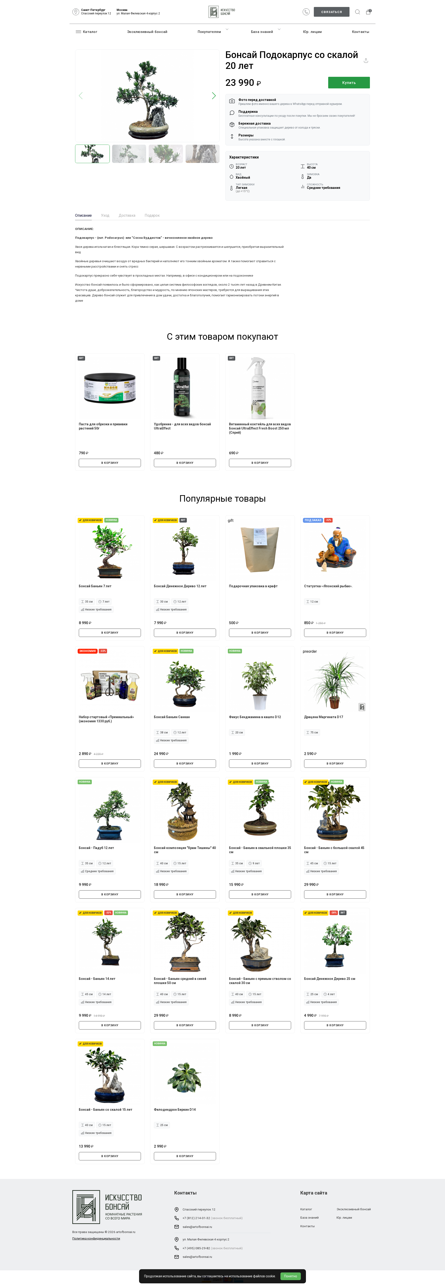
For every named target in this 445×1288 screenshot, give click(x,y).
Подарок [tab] (152, 215)
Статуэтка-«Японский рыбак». (328, 586)
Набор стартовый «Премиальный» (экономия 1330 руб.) (106, 719)
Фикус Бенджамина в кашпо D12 (255, 717)
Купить (349, 83)
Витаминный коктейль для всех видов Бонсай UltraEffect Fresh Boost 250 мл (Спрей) (260, 428)
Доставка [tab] (127, 215)
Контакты (360, 32)
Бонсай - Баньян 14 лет (97, 979)
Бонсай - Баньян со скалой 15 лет (105, 1109)
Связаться (331, 12)
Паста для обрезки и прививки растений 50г (103, 426)
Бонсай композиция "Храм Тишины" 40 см (185, 850)
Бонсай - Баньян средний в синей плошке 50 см (180, 981)
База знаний (262, 32)
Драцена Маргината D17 (323, 717)
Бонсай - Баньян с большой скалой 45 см (334, 850)
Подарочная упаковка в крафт (253, 586)
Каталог (90, 32)
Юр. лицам (312, 32)
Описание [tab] (83, 215)
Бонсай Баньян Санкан (172, 717)
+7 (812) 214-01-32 (196, 1218)
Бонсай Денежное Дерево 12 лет (180, 586)
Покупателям (209, 32)
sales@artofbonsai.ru (197, 1227)
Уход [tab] (105, 215)
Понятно (290, 1276)
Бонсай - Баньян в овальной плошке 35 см (260, 850)
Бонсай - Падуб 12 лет (96, 848)
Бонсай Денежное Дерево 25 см (329, 979)
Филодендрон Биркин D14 (175, 1109)
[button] (214, 96)
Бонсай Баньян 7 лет (95, 586)
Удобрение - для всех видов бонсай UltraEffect (182, 426)
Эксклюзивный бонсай (147, 32)
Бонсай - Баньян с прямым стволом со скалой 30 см (260, 981)
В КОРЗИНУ (109, 463)
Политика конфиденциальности (96, 1238)
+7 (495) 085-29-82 (196, 1248)
